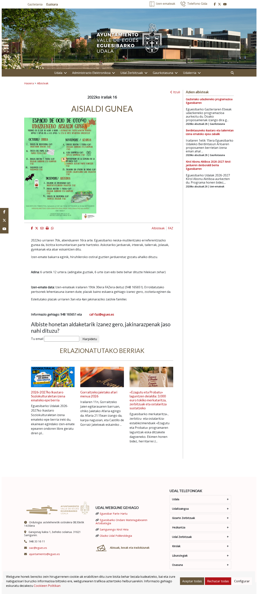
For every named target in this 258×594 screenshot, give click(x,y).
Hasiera (29, 83)
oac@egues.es (38, 548)
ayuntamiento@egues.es (44, 554)
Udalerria (189, 73)
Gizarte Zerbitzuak (183, 518)
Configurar (242, 581)
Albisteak (42, 83)
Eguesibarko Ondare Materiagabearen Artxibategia (121, 521)
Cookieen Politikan (47, 586)
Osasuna (177, 565)
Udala (58, 73)
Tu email (37, 339)
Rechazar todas (218, 581)
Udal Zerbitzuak (131, 73)
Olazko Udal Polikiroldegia (116, 535)
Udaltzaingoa (180, 508)
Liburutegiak (180, 555)
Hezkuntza (178, 527)
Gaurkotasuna (163, 73)
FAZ (170, 228)
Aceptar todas (192, 581)
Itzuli (176, 92)
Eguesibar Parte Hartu (113, 513)
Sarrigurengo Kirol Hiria (114, 529)
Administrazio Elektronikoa (91, 73)
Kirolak (176, 546)
